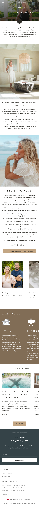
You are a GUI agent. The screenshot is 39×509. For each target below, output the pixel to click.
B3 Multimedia (6, 476)
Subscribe (19, 460)
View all (19, 423)
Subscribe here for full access (19, 251)
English (27, 499)
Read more (5, 414)
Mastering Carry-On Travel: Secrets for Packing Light (15, 394)
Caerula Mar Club (7, 473)
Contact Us (5, 494)
